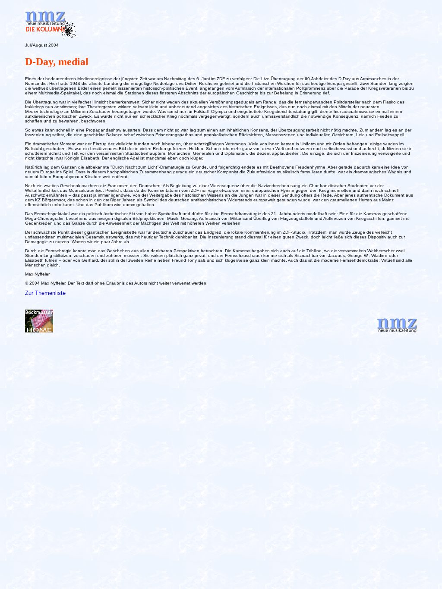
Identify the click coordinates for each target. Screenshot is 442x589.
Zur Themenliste (45, 293)
